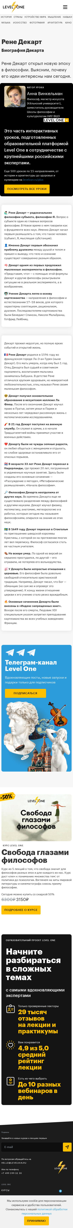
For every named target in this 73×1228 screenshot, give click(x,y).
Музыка (5, 23)
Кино (68, 23)
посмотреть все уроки (27, 189)
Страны (18, 17)
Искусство (20, 23)
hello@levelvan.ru (13, 1162)
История (6, 17)
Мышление (54, 17)
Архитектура (54, 23)
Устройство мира (35, 17)
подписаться (25, 693)
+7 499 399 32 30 (11, 1173)
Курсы (5, 1190)
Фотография (37, 23)
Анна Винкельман (45, 94)
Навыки (67, 17)
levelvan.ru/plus (33, 179)
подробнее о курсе (21, 910)
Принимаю (36, 1220)
